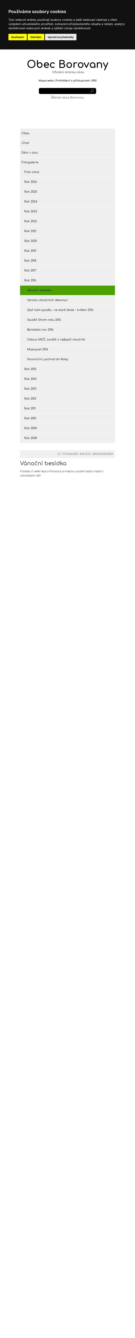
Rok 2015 (30, 369)
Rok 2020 (30, 241)
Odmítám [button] (35, 37)
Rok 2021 (30, 231)
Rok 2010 (30, 418)
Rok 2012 (30, 398)
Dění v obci (29, 152)
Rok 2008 (30, 438)
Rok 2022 (30, 221)
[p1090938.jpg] (42, 513)
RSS (94, 80)
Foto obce (31, 172)
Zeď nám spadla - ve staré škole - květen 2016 (60, 310)
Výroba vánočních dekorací (47, 300)
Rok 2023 (30, 211)
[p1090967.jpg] (42, 485)
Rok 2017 (30, 270)
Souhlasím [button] (17, 37)
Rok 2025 (30, 191)
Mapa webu (46, 80)
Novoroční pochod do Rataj (47, 359)
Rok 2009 (30, 428)
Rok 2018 (30, 260)
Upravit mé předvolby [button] (61, 37)
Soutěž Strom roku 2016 (44, 319)
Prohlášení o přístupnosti (73, 80)
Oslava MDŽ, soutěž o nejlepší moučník (56, 339)
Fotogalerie (29, 162)
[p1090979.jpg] (92, 513)
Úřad (25, 143)
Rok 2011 (30, 408)
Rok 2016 (30, 280)
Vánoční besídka (39, 290)
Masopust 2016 (37, 349)
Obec (25, 133)
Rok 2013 (30, 388)
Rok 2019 (30, 251)
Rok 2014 (30, 379)
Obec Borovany (67, 64)
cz (58, 454)
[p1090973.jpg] (92, 485)
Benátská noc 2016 (40, 329)
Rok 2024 (30, 201)
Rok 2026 (30, 182)
